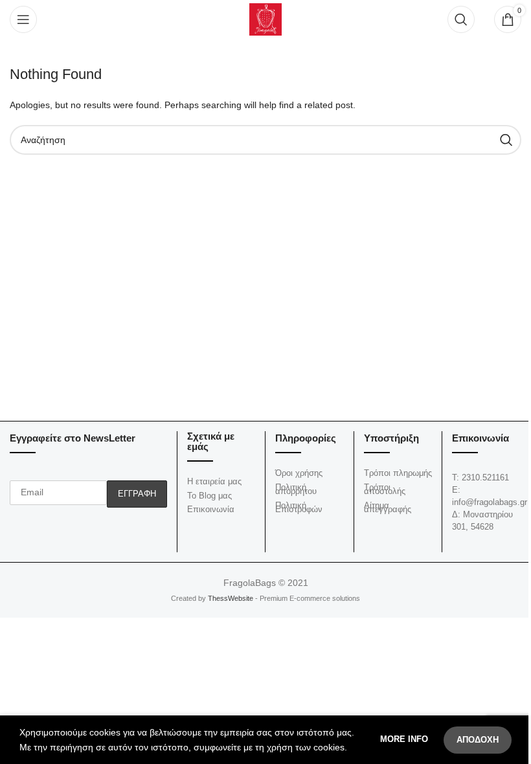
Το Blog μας (209, 495)
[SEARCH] (506, 140)
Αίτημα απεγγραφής (387, 507)
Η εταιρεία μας (214, 481)
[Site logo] (265, 19)
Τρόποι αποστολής (384, 489)
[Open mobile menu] (23, 19)
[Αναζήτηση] (461, 19)
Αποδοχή (478, 740)
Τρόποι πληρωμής (398, 473)
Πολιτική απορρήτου (296, 489)
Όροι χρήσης (298, 473)
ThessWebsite (229, 598)
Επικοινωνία (210, 509)
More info (405, 739)
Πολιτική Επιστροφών (298, 507)
